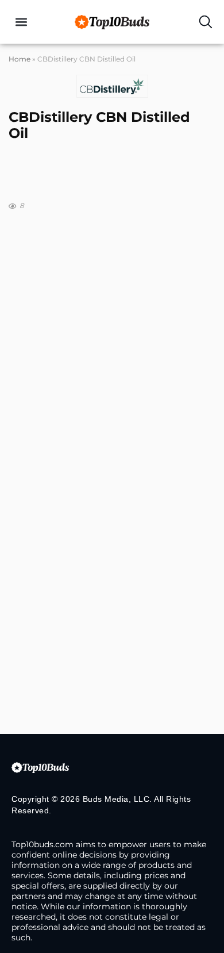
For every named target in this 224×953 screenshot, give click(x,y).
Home (19, 59)
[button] (20, 22)
